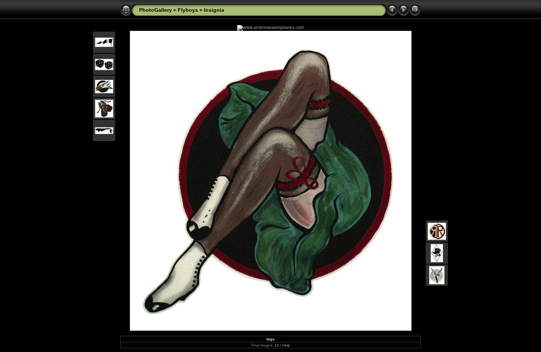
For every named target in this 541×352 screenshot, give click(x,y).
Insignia (214, 10)
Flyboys (188, 10)
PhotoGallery (155, 10)
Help (286, 345)
